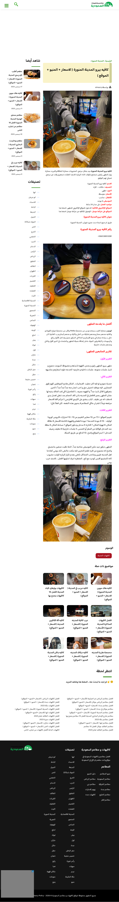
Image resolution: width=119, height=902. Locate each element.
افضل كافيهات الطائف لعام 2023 (46, 716)
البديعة (33, 212)
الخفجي (32, 237)
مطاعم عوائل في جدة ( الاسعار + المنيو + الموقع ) (94, 709)
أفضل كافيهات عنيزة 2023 (49, 719)
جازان (33, 355)
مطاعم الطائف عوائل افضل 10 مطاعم (98, 726)
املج (34, 335)
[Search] (15, 4)
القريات (33, 276)
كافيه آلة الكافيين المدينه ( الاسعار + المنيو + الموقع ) (56, 624)
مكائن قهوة (31, 414)
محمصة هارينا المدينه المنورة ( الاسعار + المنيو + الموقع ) (102, 656)
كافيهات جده (90, 795)
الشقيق (33, 261)
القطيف (33, 286)
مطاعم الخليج (104, 795)
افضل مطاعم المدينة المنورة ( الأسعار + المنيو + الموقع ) (91, 712)
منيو (34, 429)
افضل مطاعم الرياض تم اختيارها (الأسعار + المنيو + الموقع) (90, 699)
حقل (34, 374)
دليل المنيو (91, 774)
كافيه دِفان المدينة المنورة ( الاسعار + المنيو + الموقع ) (55, 656)
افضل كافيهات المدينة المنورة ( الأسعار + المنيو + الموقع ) (37, 709)
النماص (33, 320)
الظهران (33, 271)
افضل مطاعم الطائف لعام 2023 (100, 730)
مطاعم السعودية (103, 779)
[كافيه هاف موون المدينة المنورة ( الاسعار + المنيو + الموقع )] (32, 96)
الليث (33, 296)
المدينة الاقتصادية (29, 301)
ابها (34, 192)
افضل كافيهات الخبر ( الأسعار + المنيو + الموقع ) (41, 726)
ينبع (34, 434)
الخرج (33, 232)
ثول (34, 350)
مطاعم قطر (105, 800)
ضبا (34, 404)
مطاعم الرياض (89, 779)
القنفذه (33, 291)
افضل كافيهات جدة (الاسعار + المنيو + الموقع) (41, 702)
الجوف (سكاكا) (30, 222)
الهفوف (33, 325)
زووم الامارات (90, 789)
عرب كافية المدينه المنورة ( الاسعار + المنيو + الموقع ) (80, 624)
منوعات (33, 424)
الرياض (33, 256)
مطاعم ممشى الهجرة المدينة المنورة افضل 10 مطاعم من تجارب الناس (15, 123)
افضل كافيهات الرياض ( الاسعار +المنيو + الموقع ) (40, 699)
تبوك (34, 345)
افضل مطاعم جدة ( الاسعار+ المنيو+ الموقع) (96, 705)
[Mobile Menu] (6, 5)
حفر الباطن (31, 369)
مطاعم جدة (105, 789)
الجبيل (33, 217)
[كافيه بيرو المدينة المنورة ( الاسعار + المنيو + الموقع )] (77, 129)
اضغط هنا (62, 208)
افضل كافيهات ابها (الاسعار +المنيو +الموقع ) (42, 712)
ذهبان (33, 384)
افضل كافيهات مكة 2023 (49, 705)
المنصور (32, 310)
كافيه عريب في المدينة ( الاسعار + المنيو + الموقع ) (77, 592)
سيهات (33, 399)
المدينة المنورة (30, 305)
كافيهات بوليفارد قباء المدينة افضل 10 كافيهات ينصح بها (54, 592)
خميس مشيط (30, 379)
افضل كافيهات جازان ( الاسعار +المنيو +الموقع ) (41, 723)
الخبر (34, 227)
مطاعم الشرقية (104, 784)
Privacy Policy (38, 896)
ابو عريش (32, 197)
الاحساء (33, 202)
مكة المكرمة (31, 419)
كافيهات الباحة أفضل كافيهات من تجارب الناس (41, 730)
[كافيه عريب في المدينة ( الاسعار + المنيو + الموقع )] (32, 165)
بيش (34, 340)
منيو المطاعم (105, 774)
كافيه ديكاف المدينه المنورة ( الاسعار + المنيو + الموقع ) (79, 656)
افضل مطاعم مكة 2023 (104, 719)
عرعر (34, 409)
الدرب (33, 241)
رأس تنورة (32, 389)
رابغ (34, 394)
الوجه (33, 330)
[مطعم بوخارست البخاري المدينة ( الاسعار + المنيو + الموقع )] (32, 143)
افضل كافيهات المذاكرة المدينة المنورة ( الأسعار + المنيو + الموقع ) (104, 626)
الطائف (33, 266)
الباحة (33, 207)
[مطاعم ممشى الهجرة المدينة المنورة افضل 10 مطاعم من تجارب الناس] (32, 118)
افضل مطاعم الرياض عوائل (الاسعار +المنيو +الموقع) (92, 702)
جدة (34, 360)
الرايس (33, 251)
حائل (34, 365)
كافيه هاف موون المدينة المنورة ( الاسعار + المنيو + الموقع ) (104, 594)
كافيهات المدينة (104, 555)
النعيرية (33, 315)
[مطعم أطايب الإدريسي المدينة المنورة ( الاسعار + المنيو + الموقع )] (32, 74)
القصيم (33, 281)
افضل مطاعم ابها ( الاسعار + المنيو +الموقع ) (96, 723)
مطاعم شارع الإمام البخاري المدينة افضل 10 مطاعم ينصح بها (89, 716)
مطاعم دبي (91, 784)
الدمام (33, 246)
